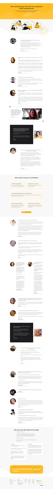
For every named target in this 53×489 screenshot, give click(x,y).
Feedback (33, 481)
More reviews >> (41, 424)
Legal (25, 482)
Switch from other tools (20, 484)
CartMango (26, 481)
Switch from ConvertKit (20, 482)
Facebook (33, 482)
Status (10, 482)
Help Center (30, 482)
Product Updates (11, 481)
